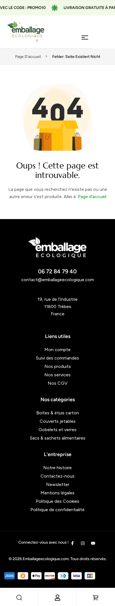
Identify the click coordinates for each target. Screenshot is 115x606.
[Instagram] (83, 543)
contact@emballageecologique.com (57, 279)
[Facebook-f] (72, 543)
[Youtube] (93, 543)
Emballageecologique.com (46, 558)
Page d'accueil (28, 56)
